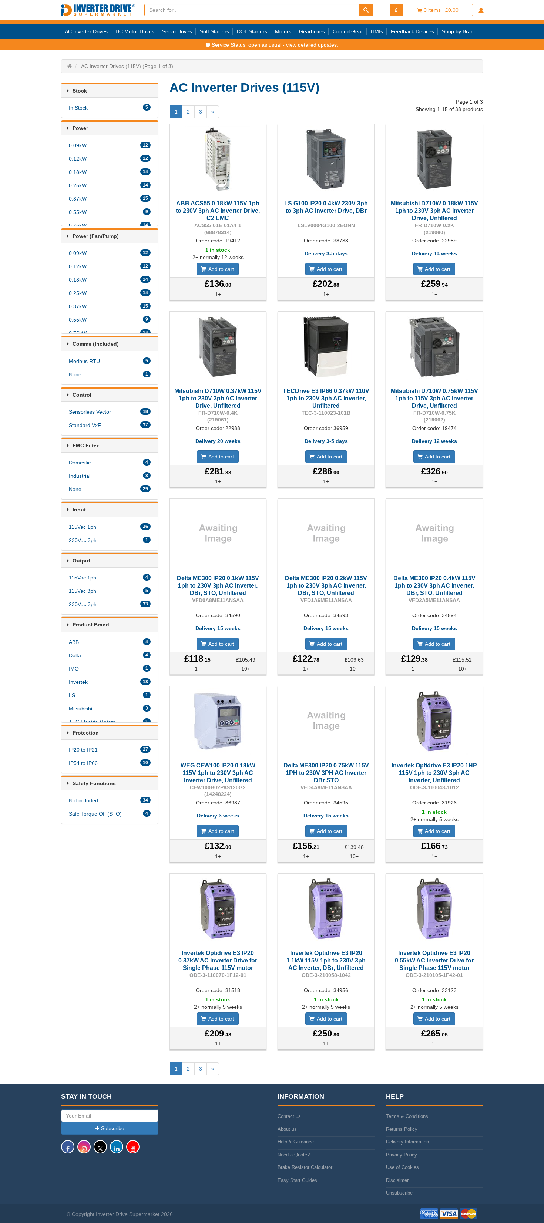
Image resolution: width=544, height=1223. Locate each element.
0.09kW (108, 145)
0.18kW (108, 172)
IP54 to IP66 (108, 763)
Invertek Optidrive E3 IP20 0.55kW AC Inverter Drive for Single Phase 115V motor (434, 960)
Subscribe (112, 1128)
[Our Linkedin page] (116, 1150)
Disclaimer (397, 1180)
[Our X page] (100, 1150)
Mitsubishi (108, 709)
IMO (108, 669)
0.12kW (108, 159)
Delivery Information (407, 1142)
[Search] (366, 10)
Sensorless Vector (108, 412)
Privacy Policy (401, 1155)
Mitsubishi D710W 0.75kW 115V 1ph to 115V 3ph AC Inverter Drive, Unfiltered (434, 398)
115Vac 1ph (108, 527)
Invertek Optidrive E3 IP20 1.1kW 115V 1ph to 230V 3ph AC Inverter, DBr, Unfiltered (326, 960)
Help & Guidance (296, 1142)
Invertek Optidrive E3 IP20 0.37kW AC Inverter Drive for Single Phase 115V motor (217, 960)
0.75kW (108, 225)
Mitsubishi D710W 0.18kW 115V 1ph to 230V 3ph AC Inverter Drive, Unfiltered (434, 210)
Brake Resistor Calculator (305, 1167)
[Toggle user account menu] (481, 10)
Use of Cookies (402, 1167)
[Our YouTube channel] (133, 1150)
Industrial (108, 476)
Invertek (108, 682)
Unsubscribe (399, 1193)
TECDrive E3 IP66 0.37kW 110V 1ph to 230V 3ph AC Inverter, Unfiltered (326, 398)
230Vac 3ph (108, 540)
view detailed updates (311, 45)
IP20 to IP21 (108, 750)
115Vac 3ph (108, 591)
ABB (108, 642)
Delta (108, 655)
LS (108, 695)
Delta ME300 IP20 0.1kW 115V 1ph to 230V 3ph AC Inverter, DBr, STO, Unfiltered (218, 585)
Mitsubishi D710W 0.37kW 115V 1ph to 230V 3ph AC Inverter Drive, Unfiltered (218, 398)
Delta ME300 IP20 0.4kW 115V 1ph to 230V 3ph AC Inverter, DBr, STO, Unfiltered (434, 585)
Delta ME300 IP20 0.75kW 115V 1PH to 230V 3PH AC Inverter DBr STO (326, 772)
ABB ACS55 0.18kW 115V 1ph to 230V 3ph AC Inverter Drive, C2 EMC (218, 210)
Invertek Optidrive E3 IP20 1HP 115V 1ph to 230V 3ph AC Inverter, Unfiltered (434, 772)
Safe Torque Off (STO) (108, 814)
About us (287, 1129)
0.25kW (108, 185)
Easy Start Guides (297, 1180)
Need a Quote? (294, 1155)
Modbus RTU (108, 361)
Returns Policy (401, 1129)
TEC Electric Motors (108, 722)
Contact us (289, 1116)
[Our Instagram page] (84, 1150)
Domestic (108, 463)
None (108, 374)
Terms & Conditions (407, 1116)
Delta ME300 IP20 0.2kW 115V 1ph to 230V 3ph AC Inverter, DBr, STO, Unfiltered (326, 585)
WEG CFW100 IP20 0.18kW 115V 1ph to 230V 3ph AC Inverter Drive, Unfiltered (218, 772)
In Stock (108, 108)
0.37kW (108, 199)
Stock (80, 91)
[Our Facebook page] (68, 1150)
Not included (108, 800)
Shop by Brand (459, 31)
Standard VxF (108, 425)
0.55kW (108, 212)
